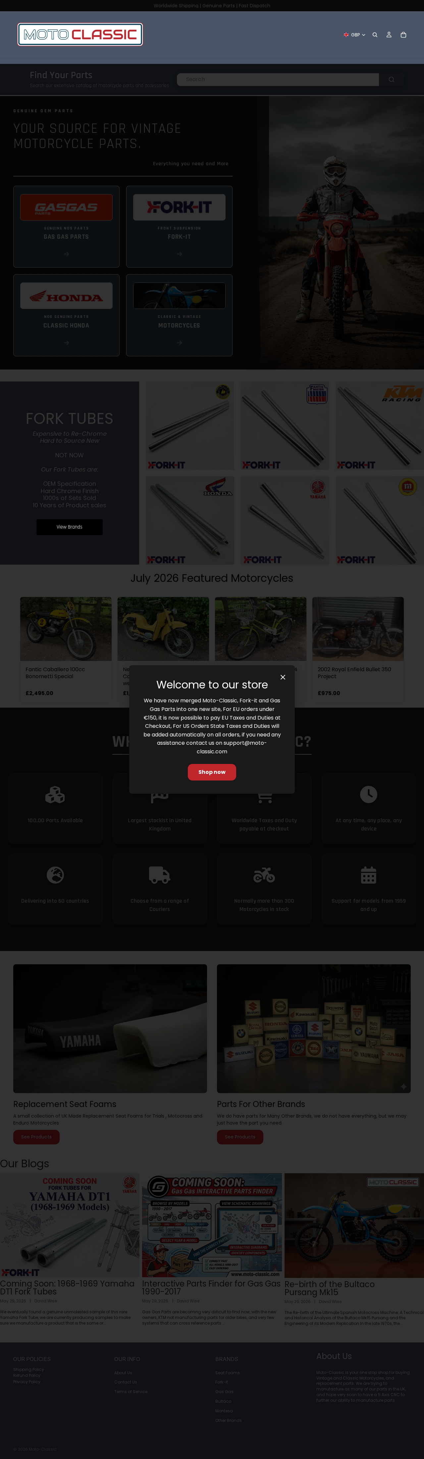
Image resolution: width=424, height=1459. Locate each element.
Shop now (212, 772)
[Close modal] (283, 677)
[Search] (375, 34)
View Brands (69, 527)
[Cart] (403, 34)
